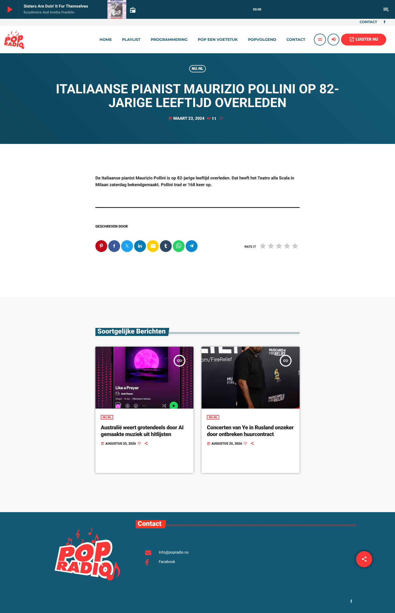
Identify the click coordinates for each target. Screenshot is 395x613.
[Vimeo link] (14, 39)
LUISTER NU (363, 39)
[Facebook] (384, 22)
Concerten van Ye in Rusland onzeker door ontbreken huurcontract (250, 430)
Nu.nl (197, 68)
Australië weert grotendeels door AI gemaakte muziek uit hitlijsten (142, 430)
